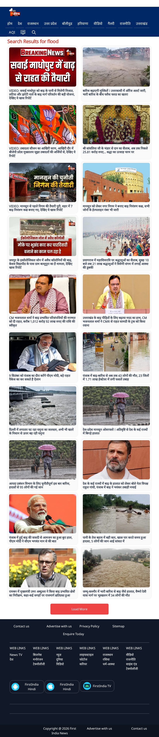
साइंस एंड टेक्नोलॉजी (132, 666)
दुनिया (59, 659)
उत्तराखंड (141, 23)
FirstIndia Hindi (32, 686)
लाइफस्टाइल (86, 655)
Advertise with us (59, 626)
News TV (16, 655)
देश (20, 23)
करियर (83, 664)
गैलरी (111, 23)
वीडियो (98, 23)
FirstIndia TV (102, 686)
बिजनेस (37, 655)
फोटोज (83, 659)
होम (9, 23)
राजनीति (125, 23)
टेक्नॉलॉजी (39, 664)
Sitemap (118, 626)
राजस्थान (33, 23)
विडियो (60, 664)
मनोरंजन (38, 659)
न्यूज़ (58, 655)
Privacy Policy (89, 626)
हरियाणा (83, 23)
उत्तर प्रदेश (50, 23)
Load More (79, 609)
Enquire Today (73, 634)
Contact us (21, 626)
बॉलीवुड (67, 23)
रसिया (106, 659)
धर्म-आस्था (109, 664)
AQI (12, 32)
